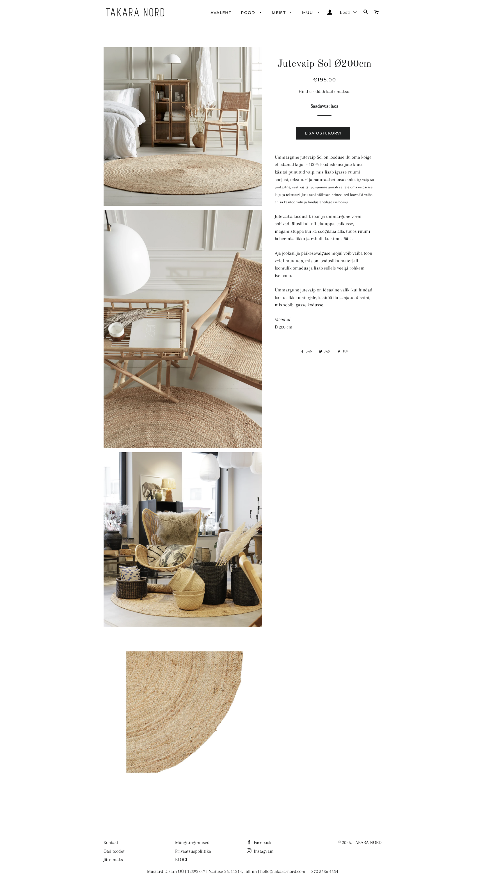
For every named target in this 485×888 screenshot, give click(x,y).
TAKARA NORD (367, 842)
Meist (279, 12)
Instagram (263, 851)
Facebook (262, 842)
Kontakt (111, 842)
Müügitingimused (192, 842)
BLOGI (181, 859)
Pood (249, 12)
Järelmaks (113, 859)
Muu (308, 12)
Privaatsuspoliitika (193, 851)
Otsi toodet (114, 851)
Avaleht (221, 12)
